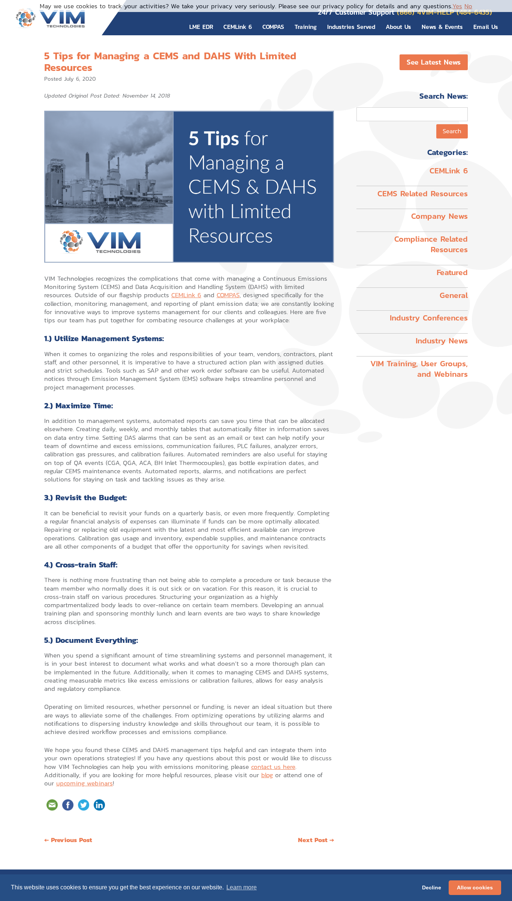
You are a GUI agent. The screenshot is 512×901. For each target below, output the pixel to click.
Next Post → (316, 840)
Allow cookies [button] (475, 887)
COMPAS (273, 26)
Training (306, 26)
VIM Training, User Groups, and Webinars (419, 369)
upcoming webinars (84, 783)
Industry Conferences (429, 317)
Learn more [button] (241, 887)
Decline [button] (431, 887)
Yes (457, 6)
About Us (398, 26)
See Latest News (434, 62)
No (468, 6)
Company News (439, 216)
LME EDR (201, 26)
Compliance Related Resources (431, 244)
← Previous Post (68, 840)
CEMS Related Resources (422, 193)
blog (267, 775)
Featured (452, 272)
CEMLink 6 (237, 26)
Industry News (442, 340)
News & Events (442, 26)
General (454, 295)
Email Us (485, 26)
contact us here (273, 767)
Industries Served (351, 26)
